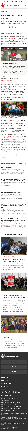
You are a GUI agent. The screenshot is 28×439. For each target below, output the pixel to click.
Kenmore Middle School (12, 120)
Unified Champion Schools (19, 96)
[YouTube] (19, 392)
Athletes (4, 11)
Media (3, 386)
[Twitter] (6, 392)
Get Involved (5, 377)
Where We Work (6, 383)
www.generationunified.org (7, 80)
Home (2, 413)
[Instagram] (9, 392)
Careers (17, 413)
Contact (21, 413)
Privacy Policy (7, 413)
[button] (25, 5)
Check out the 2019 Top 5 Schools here (14, 131)
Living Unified (7, 337)
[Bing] (16, 392)
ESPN (3, 157)
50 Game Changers (8, 334)
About (3, 380)
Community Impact (8, 256)
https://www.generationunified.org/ (12, 151)
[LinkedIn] (12, 392)
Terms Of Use (13, 413)
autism (13, 38)
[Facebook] (2, 392)
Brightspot (8, 419)
